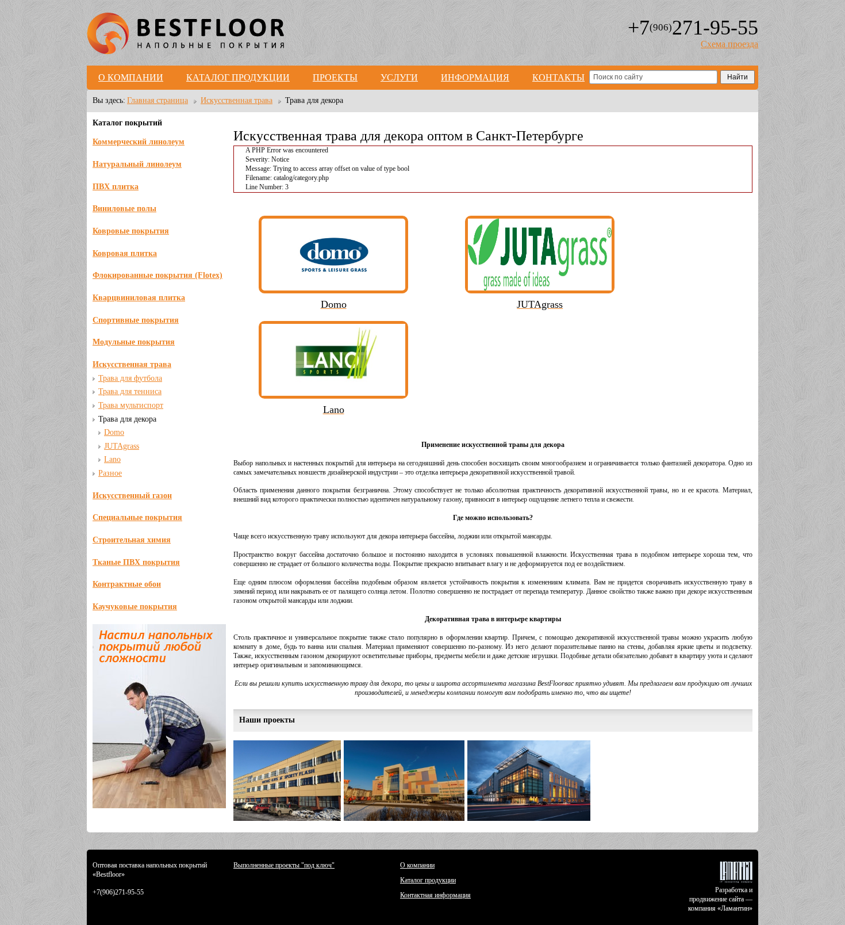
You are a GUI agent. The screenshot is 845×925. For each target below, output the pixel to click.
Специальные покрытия (137, 517)
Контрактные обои (127, 584)
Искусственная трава (132, 364)
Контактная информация (435, 895)
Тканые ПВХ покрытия (136, 562)
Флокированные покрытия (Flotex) (157, 275)
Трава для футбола (130, 378)
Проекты (335, 77)
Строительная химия (132, 540)
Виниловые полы (124, 208)
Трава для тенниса (130, 391)
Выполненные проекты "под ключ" (284, 865)
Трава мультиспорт (130, 405)
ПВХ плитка (116, 186)
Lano (112, 459)
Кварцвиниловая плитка (139, 297)
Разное (110, 473)
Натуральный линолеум (137, 164)
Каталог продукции (238, 77)
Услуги (399, 77)
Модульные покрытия (134, 342)
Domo (114, 432)
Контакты (558, 77)
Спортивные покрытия (136, 320)
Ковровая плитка (125, 253)
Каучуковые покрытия (135, 606)
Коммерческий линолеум (139, 141)
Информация (475, 77)
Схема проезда (729, 44)
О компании (130, 77)
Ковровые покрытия (131, 231)
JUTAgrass (121, 446)
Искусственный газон (132, 495)
